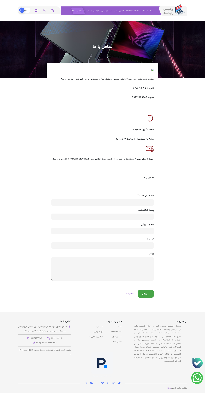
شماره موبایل (147, 224)
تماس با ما (77, 10)
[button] (44, 10)
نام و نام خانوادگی (145, 195)
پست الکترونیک (145, 210)
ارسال (145, 294)
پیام (151, 253)
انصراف (130, 293)
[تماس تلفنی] (197, 363)
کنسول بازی (106, 10)
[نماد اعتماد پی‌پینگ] (102, 364)
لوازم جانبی (119, 10)
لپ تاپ (144, 10)
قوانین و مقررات (91, 10)
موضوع (150, 238)
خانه (152, 10)
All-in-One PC (132, 10)
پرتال (169, 388)
